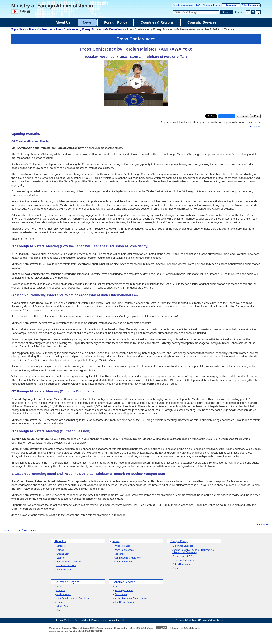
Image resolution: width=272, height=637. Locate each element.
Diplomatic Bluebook (182, 546)
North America (63, 594)
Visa (117, 587)
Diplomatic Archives (66, 565)
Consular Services (124, 582)
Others (175, 568)
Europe (60, 602)
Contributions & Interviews (127, 558)
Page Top (264, 524)
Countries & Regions (66, 582)
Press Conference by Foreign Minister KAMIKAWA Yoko (90, 29)
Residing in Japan (124, 590)
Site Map (207, 5)
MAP (163, 628)
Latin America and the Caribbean (73, 598)
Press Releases (122, 546)
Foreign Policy (179, 541)
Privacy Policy (99, 620)
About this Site (63, 570)
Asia (58, 587)
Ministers (61, 546)
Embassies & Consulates (69, 562)
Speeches (119, 554)
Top (13, 29)
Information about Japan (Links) (131, 598)
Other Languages (251, 5)
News (22, 29)
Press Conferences (41, 29)
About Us (60, 541)
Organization (62, 554)
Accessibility (81, 620)
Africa (59, 610)
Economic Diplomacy (183, 560)
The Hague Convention (126, 602)
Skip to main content (183, 5)
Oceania (60, 590)
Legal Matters (65, 620)
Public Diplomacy (181, 564)
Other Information (123, 562)
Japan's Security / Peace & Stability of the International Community (193, 551)
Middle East (62, 606)
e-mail (244, 116)
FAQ (198, 5)
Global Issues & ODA (183, 556)
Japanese (231, 5)
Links (217, 5)
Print (256, 116)
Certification (121, 594)
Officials (60, 550)
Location (60, 558)
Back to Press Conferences (19, 530)
